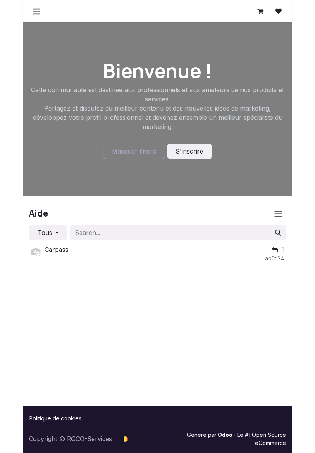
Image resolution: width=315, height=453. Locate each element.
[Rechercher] (278, 232)
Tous (46, 232)
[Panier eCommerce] (260, 11)
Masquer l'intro (134, 151)
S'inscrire (189, 151)
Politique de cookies (55, 418)
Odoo (226, 435)
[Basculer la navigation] (36, 11)
